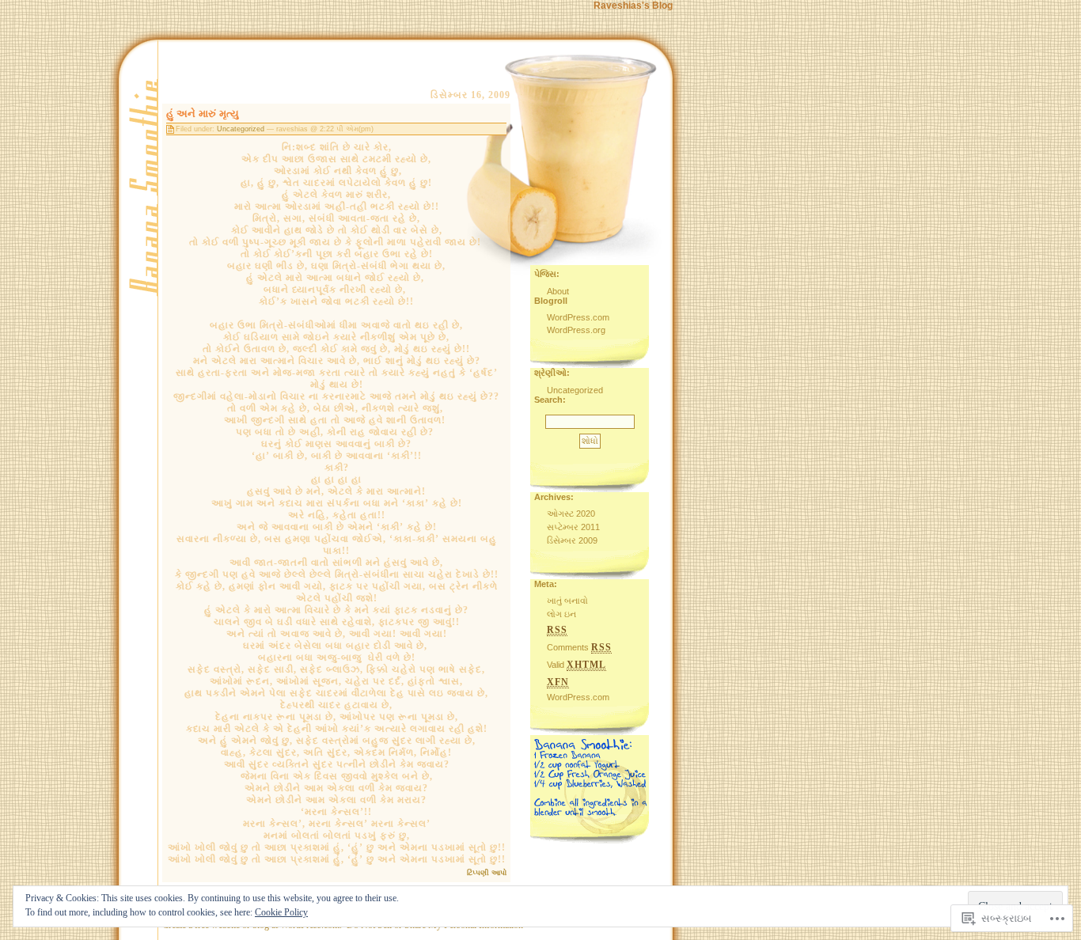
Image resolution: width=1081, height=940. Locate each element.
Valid (576, 664)
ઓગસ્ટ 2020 (571, 513)
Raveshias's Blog (633, 5)
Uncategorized (240, 129)
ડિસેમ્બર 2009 (572, 540)
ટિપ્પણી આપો (486, 873)
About (558, 291)
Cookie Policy (281, 912)
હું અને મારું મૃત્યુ (202, 113)
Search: (550, 399)
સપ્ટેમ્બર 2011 (573, 527)
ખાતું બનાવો (567, 600)
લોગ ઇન (561, 614)
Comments (579, 647)
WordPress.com (578, 317)
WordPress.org (576, 330)
